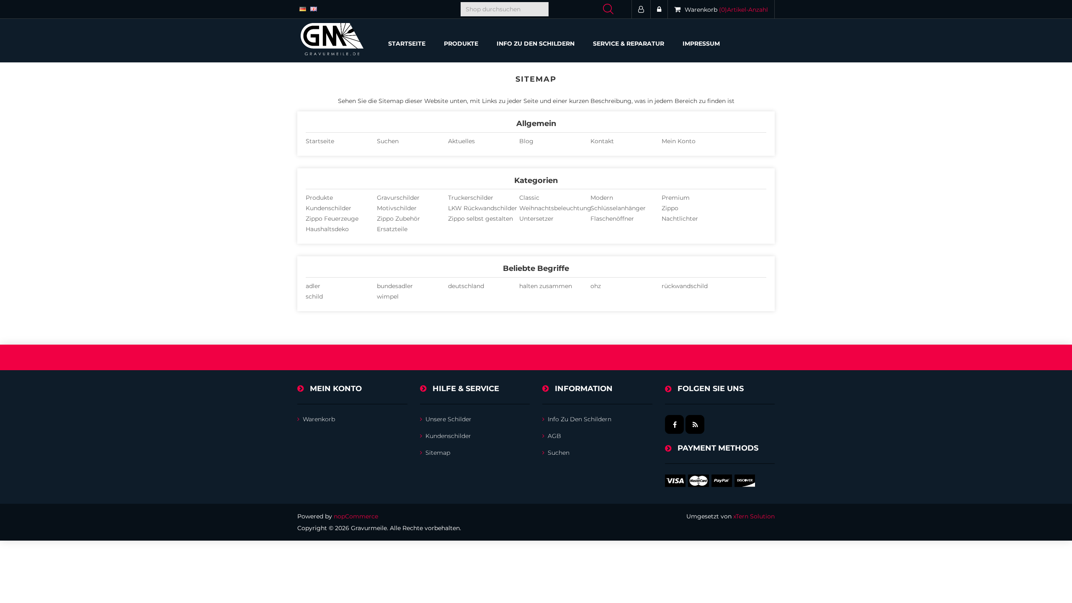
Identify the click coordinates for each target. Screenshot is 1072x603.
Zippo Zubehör (398, 218)
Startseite (406, 43)
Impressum (701, 43)
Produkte (319, 197)
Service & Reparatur (628, 43)
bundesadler (395, 286)
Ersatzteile (392, 229)
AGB (554, 436)
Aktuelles (461, 141)
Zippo (670, 208)
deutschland (466, 286)
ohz (595, 286)
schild (314, 296)
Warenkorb (319, 419)
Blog (526, 141)
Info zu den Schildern (536, 43)
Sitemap (437, 452)
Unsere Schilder (448, 419)
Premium (676, 197)
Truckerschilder (470, 197)
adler (313, 286)
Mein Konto (679, 141)
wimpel (388, 296)
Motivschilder (397, 208)
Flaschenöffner (612, 218)
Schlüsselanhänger (618, 208)
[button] (461, 43)
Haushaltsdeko (327, 229)
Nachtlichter (680, 218)
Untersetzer (536, 218)
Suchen (388, 141)
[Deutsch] (302, 8)
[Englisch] (313, 8)
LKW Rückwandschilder (482, 208)
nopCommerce (356, 516)
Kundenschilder (328, 208)
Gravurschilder (398, 197)
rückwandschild (685, 286)
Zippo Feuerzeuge (332, 218)
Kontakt (602, 141)
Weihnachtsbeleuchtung (555, 208)
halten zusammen (545, 286)
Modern (601, 197)
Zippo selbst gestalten (480, 218)
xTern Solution (754, 516)
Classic (529, 197)
